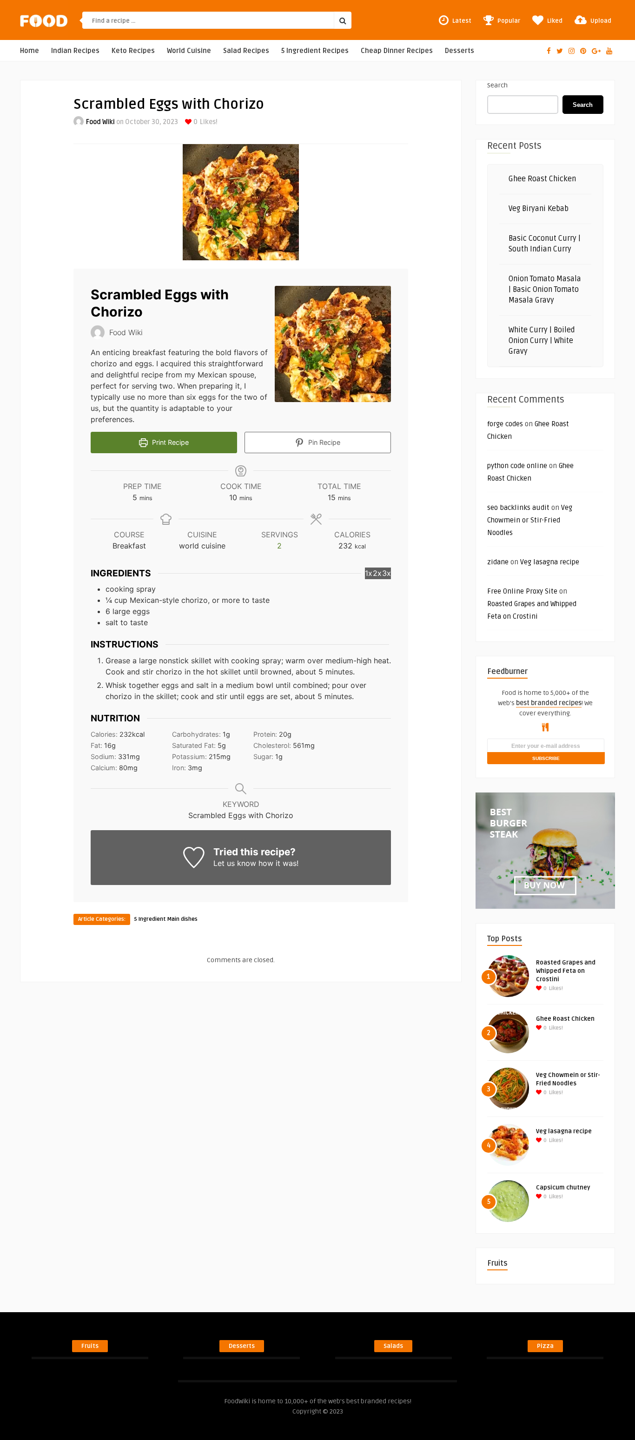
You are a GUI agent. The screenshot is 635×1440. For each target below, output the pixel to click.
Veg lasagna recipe (549, 562)
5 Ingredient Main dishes (166, 919)
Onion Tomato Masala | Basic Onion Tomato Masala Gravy (545, 289)
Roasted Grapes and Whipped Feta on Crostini (565, 971)
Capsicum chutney (563, 1187)
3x (386, 573)
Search (497, 85)
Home (29, 51)
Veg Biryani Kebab (539, 208)
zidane (498, 562)
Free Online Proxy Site (522, 591)
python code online (517, 466)
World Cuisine (189, 51)
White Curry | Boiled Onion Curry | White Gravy (542, 340)
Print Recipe (169, 442)
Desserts (459, 51)
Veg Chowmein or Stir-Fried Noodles (529, 520)
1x (368, 573)
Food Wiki (100, 122)
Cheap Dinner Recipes (397, 51)
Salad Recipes (246, 51)
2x (377, 573)
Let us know (234, 863)
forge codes (505, 424)
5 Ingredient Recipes (315, 51)
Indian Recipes (75, 51)
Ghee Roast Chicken (542, 179)
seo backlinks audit (518, 507)
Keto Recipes (133, 51)
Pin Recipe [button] (323, 442)
